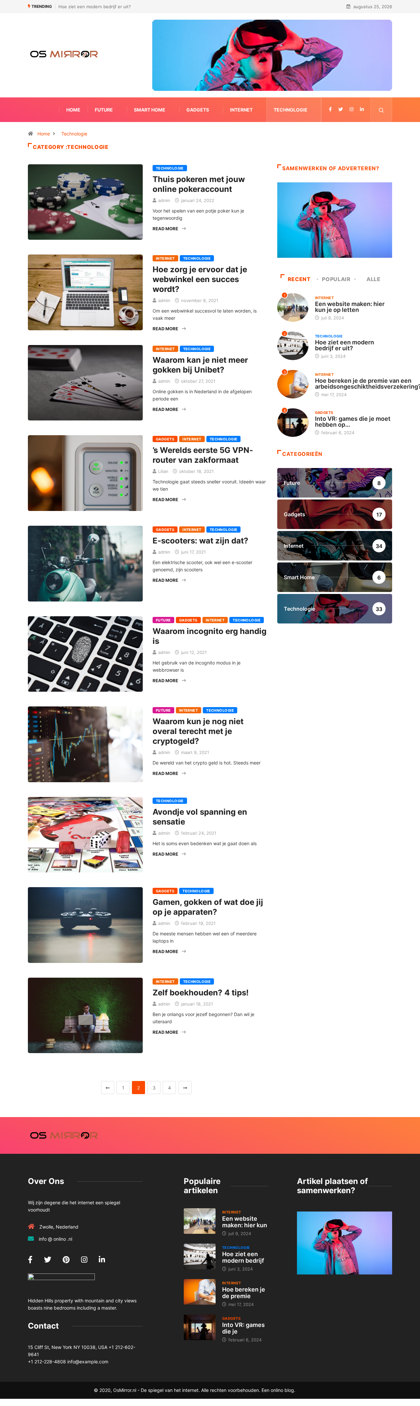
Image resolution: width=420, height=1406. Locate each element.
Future (104, 109)
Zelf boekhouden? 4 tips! (201, 992)
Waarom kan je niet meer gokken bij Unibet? (200, 365)
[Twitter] (340, 109)
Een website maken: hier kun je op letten (350, 306)
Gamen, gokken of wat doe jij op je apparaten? (208, 907)
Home (73, 109)
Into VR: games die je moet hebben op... (352, 421)
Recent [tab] (299, 279)
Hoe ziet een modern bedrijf (243, 1257)
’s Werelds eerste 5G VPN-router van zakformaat (203, 455)
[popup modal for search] (381, 109)
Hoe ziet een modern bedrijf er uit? (94, 6)
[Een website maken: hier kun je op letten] (200, 1221)
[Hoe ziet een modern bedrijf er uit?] (200, 1256)
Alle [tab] (374, 279)
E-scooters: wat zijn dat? (200, 540)
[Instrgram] (351, 109)
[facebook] (330, 109)
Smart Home (149, 109)
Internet (241, 109)
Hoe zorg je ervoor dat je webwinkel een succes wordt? (200, 279)
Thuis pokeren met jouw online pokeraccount (199, 184)
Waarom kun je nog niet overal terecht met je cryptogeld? (198, 731)
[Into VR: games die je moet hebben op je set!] (200, 1327)
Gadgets (197, 109)
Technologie (290, 109)
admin (164, 200)
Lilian (163, 471)
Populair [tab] (336, 279)
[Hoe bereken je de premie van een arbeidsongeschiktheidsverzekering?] (200, 1292)
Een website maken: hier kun (244, 1222)
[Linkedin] (362, 109)
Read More (165, 228)
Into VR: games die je (243, 1328)
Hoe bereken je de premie (243, 1292)
